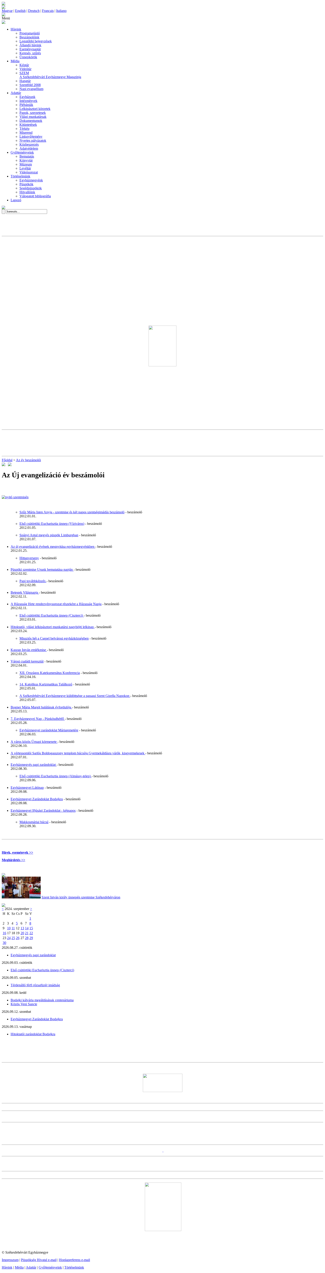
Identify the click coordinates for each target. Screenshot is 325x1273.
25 (13, 938)
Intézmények (28, 101)
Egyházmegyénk (31, 180)
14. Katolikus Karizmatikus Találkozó (45, 684)
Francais (48, 11)
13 (22, 928)
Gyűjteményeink (22, 152)
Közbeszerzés (29, 144)
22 (31, 933)
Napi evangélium (31, 89)
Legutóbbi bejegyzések (35, 41)
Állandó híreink (30, 45)
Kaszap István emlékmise (29, 650)
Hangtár (25, 81)
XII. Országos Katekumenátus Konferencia (49, 673)
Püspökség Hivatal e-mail (39, 1260)
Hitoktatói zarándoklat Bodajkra (33, 1034)
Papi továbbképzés (32, 581)
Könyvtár (26, 160)
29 (31, 938)
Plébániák (26, 105)
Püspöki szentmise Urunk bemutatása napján (42, 569)
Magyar (7, 11)
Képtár (24, 65)
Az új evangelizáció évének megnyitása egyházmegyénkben (53, 546)
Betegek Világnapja (25, 592)
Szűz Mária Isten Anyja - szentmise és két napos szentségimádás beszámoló (71, 512)
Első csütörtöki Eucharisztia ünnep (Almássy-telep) (55, 776)
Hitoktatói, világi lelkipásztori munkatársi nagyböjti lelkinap (53, 627)
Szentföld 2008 (30, 85)
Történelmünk (20, 176)
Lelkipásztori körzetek (34, 109)
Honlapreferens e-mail (74, 1260)
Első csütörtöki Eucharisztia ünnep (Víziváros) (51, 523)
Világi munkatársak (32, 117)
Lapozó (16, 200)
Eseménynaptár (30, 49)
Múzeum (25, 164)
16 (4, 933)
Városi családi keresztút (27, 661)
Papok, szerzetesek (32, 113)
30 (4, 943)
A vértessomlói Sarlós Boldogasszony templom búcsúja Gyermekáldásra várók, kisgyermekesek (78, 753)
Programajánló (29, 33)
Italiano (61, 11)
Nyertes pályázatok (32, 140)
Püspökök (26, 184)
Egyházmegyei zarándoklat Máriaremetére (48, 730)
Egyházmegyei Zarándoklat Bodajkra (37, 799)
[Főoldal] (3, 7)
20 (22, 933)
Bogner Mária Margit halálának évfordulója (41, 707)
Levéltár (25, 168)
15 (31, 928)
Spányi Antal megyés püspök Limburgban (48, 535)
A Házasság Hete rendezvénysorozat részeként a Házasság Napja (56, 604)
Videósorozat (28, 172)
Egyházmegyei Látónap (27, 787)
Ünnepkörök (28, 57)
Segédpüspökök (30, 188)
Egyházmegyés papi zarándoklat (34, 764)
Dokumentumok (30, 120)
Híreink (16, 29)
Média (15, 61)
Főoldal (7, 460)
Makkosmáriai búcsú (33, 822)
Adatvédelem (28, 148)
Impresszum (10, 1260)
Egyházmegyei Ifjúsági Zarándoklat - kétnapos (43, 810)
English (20, 11)
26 (17, 938)
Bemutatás (26, 156)
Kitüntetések (28, 124)
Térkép (24, 128)
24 (9, 938)
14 (27, 928)
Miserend (25, 132)
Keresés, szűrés (30, 53)
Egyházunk (27, 97)
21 (27, 933)
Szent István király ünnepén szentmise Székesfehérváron (81, 897)
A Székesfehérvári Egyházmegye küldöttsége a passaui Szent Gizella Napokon (74, 696)
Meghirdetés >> (13, 860)
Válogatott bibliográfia (35, 196)
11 (13, 928)
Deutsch (34, 11)
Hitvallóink (27, 192)
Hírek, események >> (17, 852)
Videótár (25, 69)
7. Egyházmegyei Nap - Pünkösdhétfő (38, 719)
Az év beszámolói (28, 460)
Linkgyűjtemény (30, 136)
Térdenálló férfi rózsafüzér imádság (35, 985)
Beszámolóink (29, 37)
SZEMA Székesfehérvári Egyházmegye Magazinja (50, 75)
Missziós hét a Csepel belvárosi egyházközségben (54, 638)
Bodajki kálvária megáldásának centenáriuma (42, 1000)
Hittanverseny (29, 558)
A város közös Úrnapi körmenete (34, 742)
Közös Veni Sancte (24, 1004)
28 (27, 938)
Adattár (16, 93)
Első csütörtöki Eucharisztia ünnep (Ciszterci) (51, 615)
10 (9, 928)
